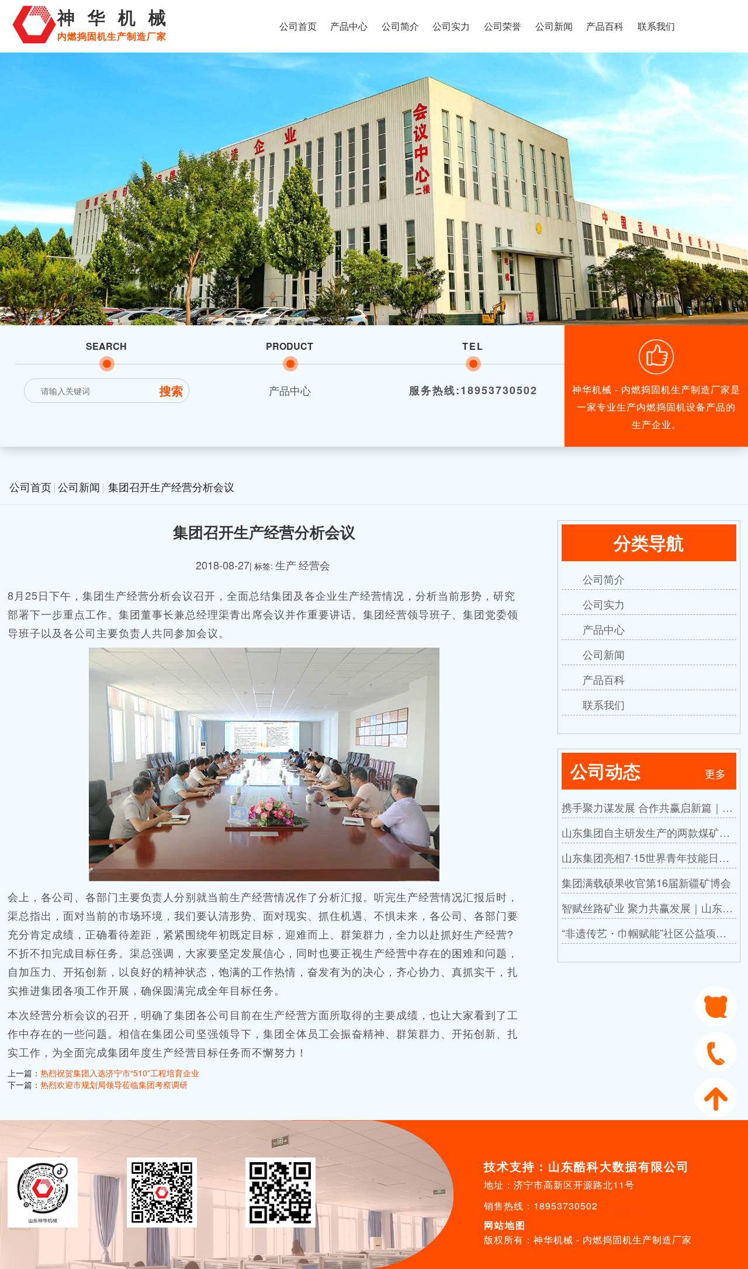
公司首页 (298, 26)
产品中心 (349, 26)
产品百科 (605, 26)
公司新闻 (554, 26)
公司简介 (400, 26)
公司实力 (451, 26)
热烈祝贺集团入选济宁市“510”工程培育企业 (119, 1073)
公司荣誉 (502, 26)
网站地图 (505, 1225)
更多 (715, 773)
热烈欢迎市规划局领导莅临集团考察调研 (114, 1084)
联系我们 (656, 26)
